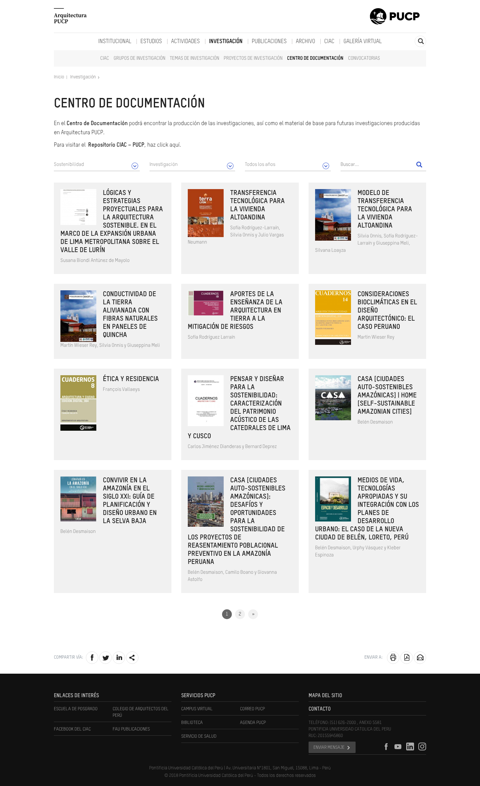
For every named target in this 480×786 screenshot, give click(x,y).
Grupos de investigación (139, 58)
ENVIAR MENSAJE (328, 747)
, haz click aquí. (134, 145)
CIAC (104, 58)
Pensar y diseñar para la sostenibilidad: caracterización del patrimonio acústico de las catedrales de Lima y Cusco (239, 408)
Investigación (226, 41)
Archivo (305, 41)
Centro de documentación (315, 58)
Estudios (151, 41)
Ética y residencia (131, 379)
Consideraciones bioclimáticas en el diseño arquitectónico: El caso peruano (387, 310)
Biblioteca (192, 722)
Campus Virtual (197, 709)
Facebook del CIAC (72, 729)
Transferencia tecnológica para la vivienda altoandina (257, 205)
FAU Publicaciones (131, 729)
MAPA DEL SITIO (325, 695)
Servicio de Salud (198, 736)
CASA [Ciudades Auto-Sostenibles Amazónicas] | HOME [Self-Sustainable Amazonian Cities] (387, 395)
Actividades (185, 41)
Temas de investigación (194, 58)
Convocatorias (364, 58)
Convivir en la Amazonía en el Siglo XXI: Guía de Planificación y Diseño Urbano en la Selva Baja (130, 501)
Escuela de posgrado (76, 709)
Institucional (114, 41)
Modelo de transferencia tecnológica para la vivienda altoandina (385, 209)
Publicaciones (269, 41)
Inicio (59, 77)
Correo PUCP (252, 709)
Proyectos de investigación (253, 58)
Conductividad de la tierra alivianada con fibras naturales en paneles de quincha (130, 315)
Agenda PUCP (253, 722)
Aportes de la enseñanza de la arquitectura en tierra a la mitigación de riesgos (235, 310)
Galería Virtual (363, 41)
